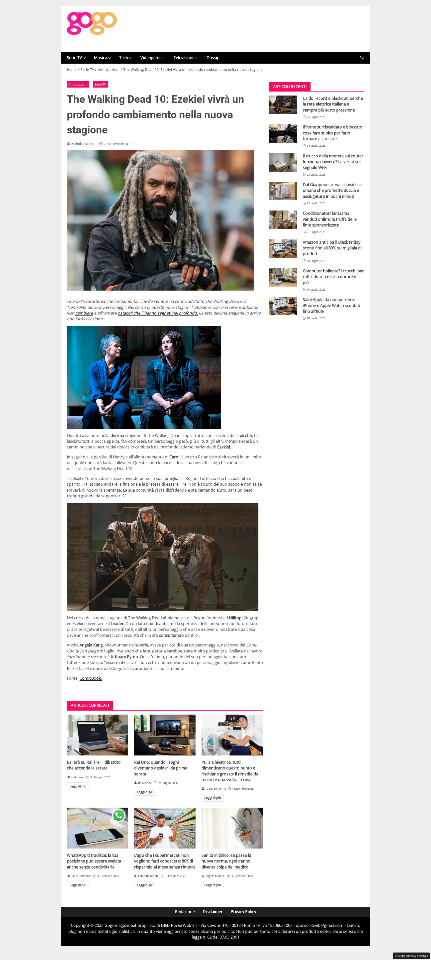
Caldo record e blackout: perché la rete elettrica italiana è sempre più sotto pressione (333, 104)
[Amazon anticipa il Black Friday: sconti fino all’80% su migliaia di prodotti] (283, 248)
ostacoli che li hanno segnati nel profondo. (158, 313)
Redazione (185, 911)
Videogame (151, 57)
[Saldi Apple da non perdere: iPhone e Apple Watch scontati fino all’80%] (283, 306)
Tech (123, 57)
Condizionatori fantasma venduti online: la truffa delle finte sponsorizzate (330, 219)
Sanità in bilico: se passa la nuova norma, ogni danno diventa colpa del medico (226, 861)
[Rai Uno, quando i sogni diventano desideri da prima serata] (165, 735)
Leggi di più (78, 786)
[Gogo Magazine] (92, 28)
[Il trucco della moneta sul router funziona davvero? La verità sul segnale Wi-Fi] (283, 162)
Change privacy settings (411, 956)
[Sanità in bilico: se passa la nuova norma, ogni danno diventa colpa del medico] (232, 828)
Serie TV (74, 57)
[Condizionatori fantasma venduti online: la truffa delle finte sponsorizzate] (283, 220)
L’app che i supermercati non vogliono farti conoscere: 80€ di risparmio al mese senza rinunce (165, 861)
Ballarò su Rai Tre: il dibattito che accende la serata (94, 765)
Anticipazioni (77, 84)
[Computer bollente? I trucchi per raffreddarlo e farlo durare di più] (283, 277)
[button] (362, 58)
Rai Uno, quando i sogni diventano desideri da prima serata (160, 768)
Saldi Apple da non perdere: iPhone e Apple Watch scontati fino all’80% (331, 305)
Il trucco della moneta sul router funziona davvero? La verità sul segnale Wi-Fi (333, 161)
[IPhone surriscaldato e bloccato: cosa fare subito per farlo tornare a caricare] (283, 133)
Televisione (184, 57)
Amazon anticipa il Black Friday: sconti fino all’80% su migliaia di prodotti (332, 248)
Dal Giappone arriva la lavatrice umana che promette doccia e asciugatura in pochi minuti (332, 190)
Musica (100, 57)
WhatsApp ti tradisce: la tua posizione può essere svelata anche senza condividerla (94, 861)
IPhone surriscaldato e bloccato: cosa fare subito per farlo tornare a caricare (333, 133)
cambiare (84, 313)
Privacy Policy (243, 911)
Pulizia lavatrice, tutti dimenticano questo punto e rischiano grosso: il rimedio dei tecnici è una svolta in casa (230, 770)
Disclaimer (213, 911)
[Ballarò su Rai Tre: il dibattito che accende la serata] (97, 735)
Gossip (213, 57)
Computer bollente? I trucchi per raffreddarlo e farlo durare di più (333, 276)
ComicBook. (91, 678)
